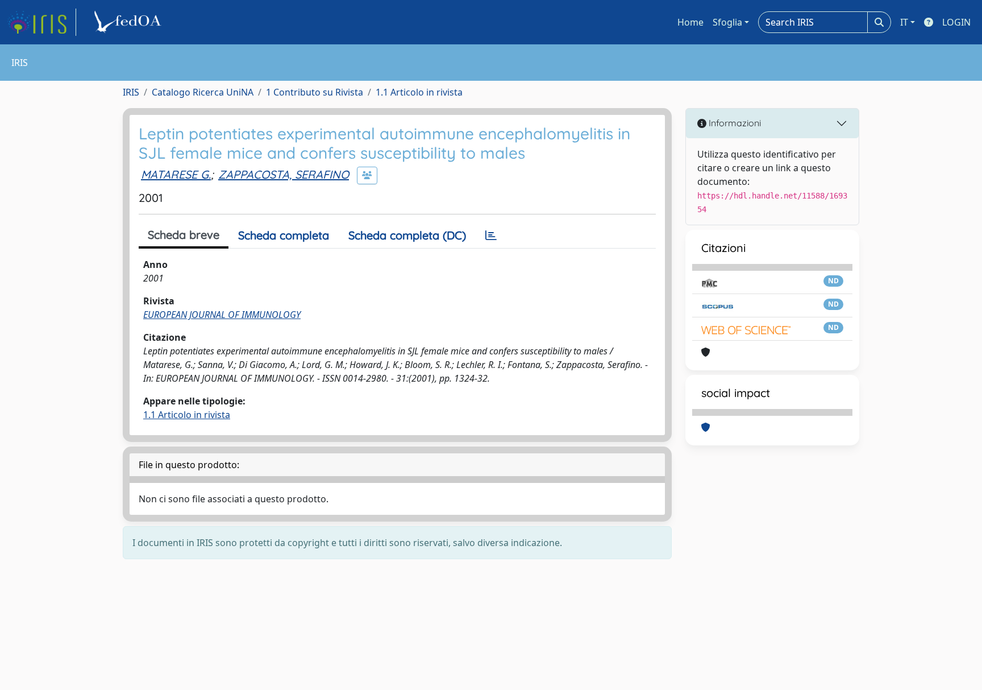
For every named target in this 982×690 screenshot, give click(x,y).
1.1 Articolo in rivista (419, 92)
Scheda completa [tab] (283, 235)
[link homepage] (41, 22)
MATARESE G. (176, 174)
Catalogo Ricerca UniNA (202, 92)
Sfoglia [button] (727, 22)
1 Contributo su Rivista (314, 92)
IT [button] (904, 22)
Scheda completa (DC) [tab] (407, 235)
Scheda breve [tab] (183, 235)
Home (690, 22)
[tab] (491, 235)
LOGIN (956, 22)
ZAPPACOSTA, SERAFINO (283, 174)
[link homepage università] (129, 22)
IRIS (131, 92)
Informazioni (733, 123)
